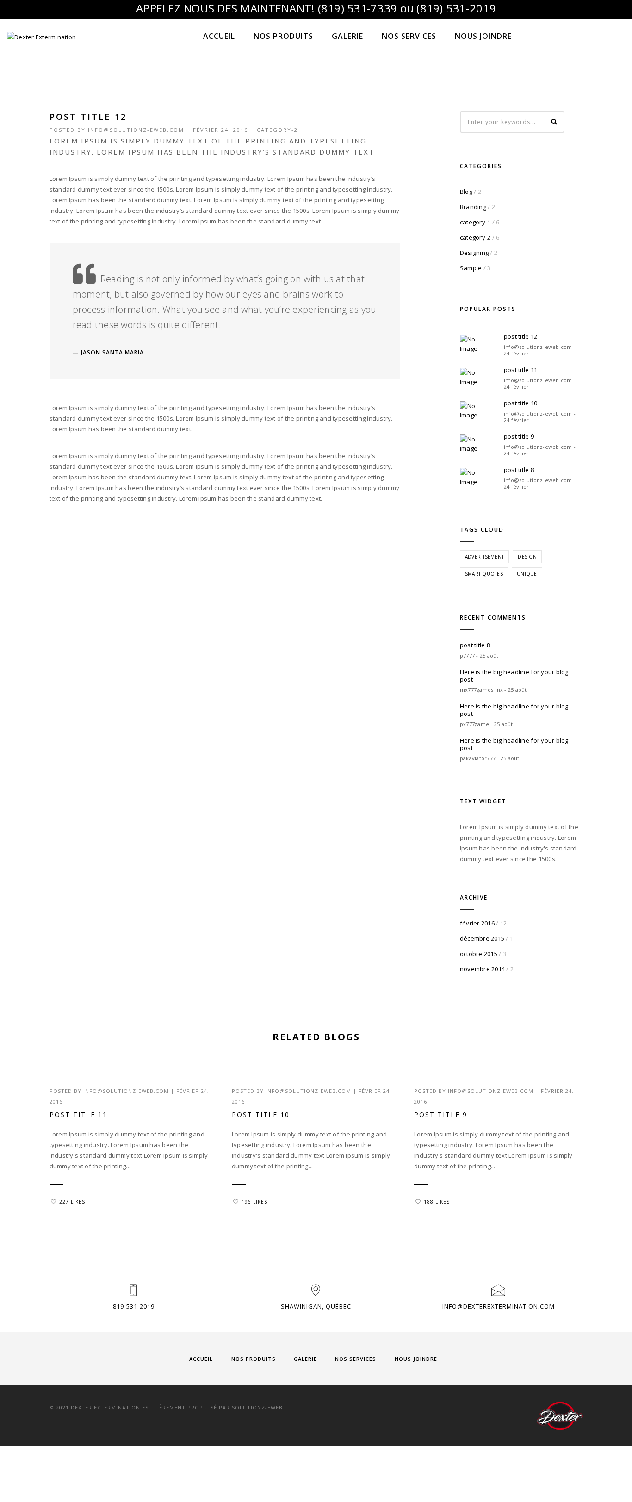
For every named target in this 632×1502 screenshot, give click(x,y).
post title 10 (520, 403)
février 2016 (477, 923)
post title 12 (520, 336)
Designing (474, 252)
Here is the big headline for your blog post (514, 675)
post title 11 (520, 369)
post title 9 (519, 436)
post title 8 (519, 469)
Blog (466, 191)
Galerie (347, 36)
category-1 (475, 222)
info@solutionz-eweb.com (136, 129)
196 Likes (254, 1201)
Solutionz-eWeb (257, 1407)
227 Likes (72, 1201)
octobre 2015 (478, 954)
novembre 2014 (482, 969)
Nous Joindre (483, 36)
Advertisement (484, 556)
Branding (473, 207)
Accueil (219, 36)
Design (527, 556)
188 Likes (437, 1201)
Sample (471, 268)
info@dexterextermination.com (498, 1306)
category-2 (277, 129)
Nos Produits (283, 36)
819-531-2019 (134, 1306)
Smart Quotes (484, 574)
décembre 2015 (482, 938)
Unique (527, 574)
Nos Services (409, 36)
